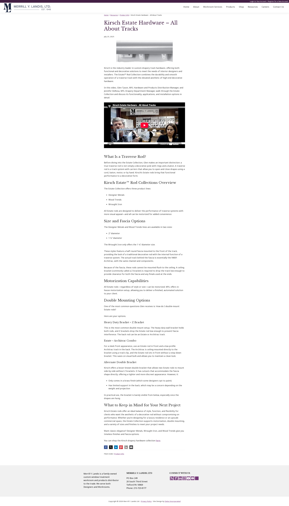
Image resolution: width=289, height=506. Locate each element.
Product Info (119, 454)
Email (192, 478)
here (158, 440)
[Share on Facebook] (106, 447)
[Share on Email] (131, 447)
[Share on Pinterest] (121, 447)
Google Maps (197, 478)
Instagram (184, 478)
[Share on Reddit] (126, 447)
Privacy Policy (146, 501)
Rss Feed (172, 478)
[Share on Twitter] (111, 447)
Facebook (176, 478)
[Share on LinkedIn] (116, 447)
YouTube (188, 478)
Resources (114, 15)
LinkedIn (180, 478)
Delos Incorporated (173, 501)
